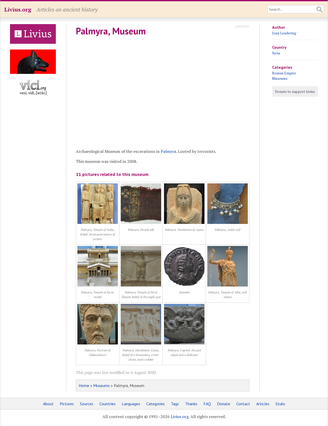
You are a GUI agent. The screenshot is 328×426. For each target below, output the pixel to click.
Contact (243, 403)
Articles (262, 403)
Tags (175, 403)
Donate (223, 403)
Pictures (67, 403)
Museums (101, 385)
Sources (86, 403)
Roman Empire (284, 73)
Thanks (191, 403)
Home (84, 385)
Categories (155, 403)
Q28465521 (242, 26)
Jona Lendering (284, 33)
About (48, 403)
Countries (107, 403)
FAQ (207, 403)
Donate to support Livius (295, 91)
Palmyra (168, 151)
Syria (276, 53)
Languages (131, 403)
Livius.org (17, 9)
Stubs (280, 403)
